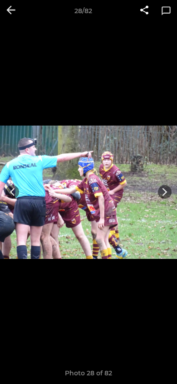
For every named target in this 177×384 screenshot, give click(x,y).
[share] (144, 11)
